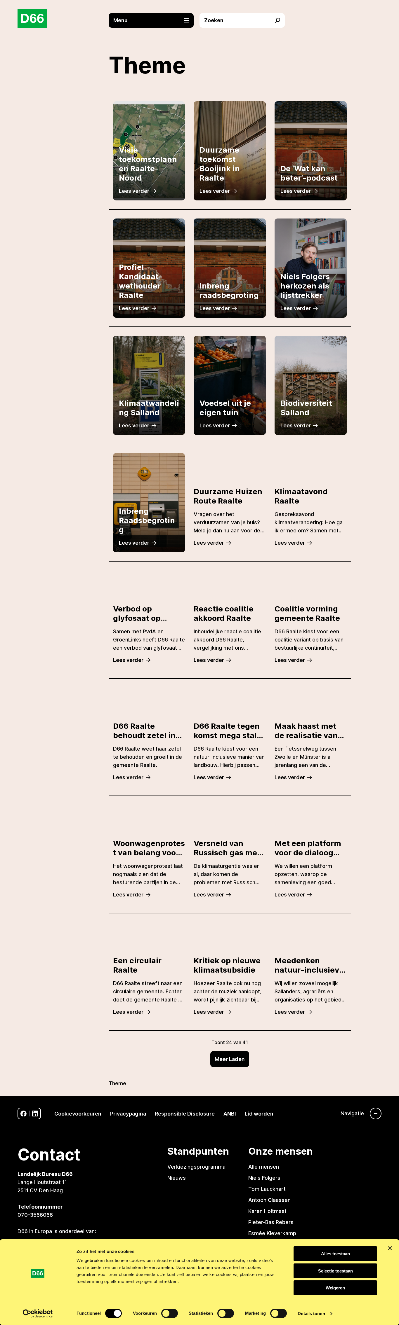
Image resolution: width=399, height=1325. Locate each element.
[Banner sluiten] (390, 1248)
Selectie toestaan (335, 1270)
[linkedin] (35, 1114)
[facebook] (23, 1114)
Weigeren (335, 1287)
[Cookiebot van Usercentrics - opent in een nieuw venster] (37, 1313)
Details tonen (311, 1313)
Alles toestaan (335, 1253)
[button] (154, 20)
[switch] (169, 1313)
